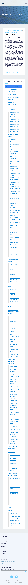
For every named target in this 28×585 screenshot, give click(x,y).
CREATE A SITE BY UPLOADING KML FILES (14, 168)
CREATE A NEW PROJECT (14, 140)
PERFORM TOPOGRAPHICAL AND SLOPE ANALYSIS (14, 204)
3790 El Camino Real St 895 (8, 562)
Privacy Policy (10, 582)
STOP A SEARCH (14, 251)
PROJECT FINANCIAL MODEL (15, 498)
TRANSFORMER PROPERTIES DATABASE (14, 441)
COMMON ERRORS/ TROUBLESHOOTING (15, 524)
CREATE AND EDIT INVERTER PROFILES (15, 125)
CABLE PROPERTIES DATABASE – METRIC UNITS (15, 421)
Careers (3, 553)
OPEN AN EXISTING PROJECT (14, 145)
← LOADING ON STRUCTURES (12, 72)
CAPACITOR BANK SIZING (14, 350)
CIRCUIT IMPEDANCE (15, 429)
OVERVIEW (13, 289)
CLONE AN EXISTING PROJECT (15, 162)
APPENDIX (10, 510)
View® (5, 539)
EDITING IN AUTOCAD (12, 294)
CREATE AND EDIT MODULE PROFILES (15, 120)
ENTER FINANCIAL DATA (14, 238)
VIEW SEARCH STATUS (13, 255)
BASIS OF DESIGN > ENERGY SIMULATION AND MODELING (13, 311)
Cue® (6, 541)
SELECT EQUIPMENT (15, 222)
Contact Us (4, 559)
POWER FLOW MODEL (13, 345)
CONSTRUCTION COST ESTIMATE (14, 493)
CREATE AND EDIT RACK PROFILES (14, 130)
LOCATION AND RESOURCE (14, 320)
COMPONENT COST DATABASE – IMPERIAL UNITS (15, 480)
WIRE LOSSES (13, 426)
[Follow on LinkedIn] (11, 576)
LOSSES (12, 331)
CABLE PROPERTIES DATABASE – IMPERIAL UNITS (15, 414)
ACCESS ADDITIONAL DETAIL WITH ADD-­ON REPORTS (15, 272)
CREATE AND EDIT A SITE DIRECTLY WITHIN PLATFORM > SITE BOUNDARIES (15, 176)
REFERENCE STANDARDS (13, 370)
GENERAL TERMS (14, 513)
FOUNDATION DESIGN (13, 469)
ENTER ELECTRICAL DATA (15, 226)
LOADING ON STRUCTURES (13, 464)
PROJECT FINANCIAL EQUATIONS (15, 503)
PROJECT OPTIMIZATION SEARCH (14, 305)
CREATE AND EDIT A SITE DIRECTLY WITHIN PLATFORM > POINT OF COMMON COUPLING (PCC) (15, 195)
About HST (3, 551)
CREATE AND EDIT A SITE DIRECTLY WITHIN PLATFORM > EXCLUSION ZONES (15, 185)
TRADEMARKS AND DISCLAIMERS (12, 90)
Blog (2, 549)
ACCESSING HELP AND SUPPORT (13, 98)
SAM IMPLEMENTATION (14, 335)
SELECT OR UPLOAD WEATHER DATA (15, 211)
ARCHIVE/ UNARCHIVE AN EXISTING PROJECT (15, 151)
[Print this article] (24, 38)
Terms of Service (18, 582)
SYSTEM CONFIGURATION (14, 375)
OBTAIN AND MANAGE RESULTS (13, 260)
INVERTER (12, 328)
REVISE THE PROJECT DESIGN (13, 285)
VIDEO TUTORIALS (12, 94)
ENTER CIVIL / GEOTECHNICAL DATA (14, 232)
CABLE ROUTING (14, 386)
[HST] (5, 2)
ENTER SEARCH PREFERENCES (14, 243)
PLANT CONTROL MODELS (14, 340)
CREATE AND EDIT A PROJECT (13, 135)
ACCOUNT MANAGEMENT (11, 108)
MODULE (12, 325)
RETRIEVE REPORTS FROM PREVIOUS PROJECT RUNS (15, 279)
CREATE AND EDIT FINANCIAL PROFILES (14, 114)
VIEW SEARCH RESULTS (13, 265)
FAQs (9, 507)
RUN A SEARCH (13, 248)
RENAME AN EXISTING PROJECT (15, 157)
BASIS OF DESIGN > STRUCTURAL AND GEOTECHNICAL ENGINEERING (13, 449)
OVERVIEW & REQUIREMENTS (12, 103)
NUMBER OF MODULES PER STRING (13, 381)
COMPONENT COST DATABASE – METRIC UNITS (15, 487)
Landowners (4, 543)
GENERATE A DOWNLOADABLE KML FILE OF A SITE (15, 217)
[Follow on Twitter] (16, 576)
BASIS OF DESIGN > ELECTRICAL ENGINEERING (13, 361)
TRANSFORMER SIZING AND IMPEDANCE (14, 434)
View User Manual (13, 86)
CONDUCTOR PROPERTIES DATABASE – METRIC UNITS (15, 406)
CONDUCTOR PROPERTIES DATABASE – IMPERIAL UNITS (14, 397)
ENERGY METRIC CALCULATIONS (14, 355)
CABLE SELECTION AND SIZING (14, 390)
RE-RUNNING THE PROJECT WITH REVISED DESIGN (14, 299)
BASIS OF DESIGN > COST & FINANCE (13, 474)
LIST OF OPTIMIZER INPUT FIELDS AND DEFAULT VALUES (15, 518)
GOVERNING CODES (15, 366)
